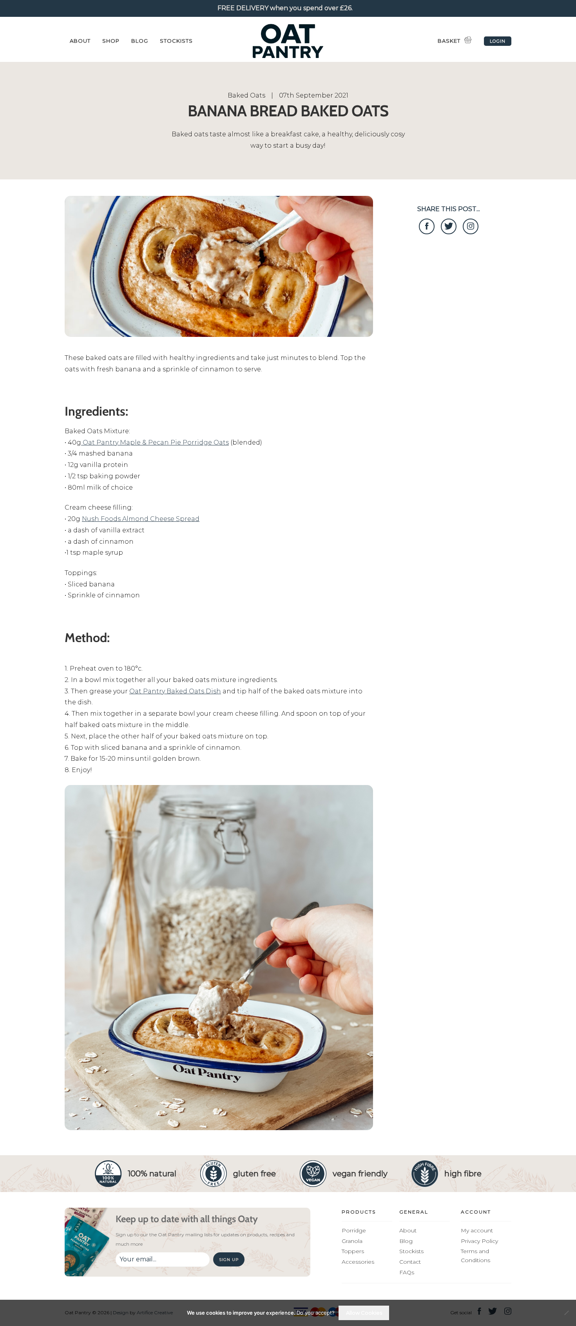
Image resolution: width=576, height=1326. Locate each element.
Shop (111, 41)
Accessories (358, 1261)
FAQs (406, 1272)
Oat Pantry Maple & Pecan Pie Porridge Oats (155, 442)
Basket (449, 41)
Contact (410, 1261)
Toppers (353, 1251)
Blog (139, 41)
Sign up (229, 1259)
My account (477, 1230)
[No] (566, 1313)
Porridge (354, 1230)
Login (497, 41)
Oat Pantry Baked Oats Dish (175, 691)
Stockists (176, 41)
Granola (352, 1241)
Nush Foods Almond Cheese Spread (140, 519)
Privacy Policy (479, 1241)
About (80, 41)
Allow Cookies (364, 1313)
